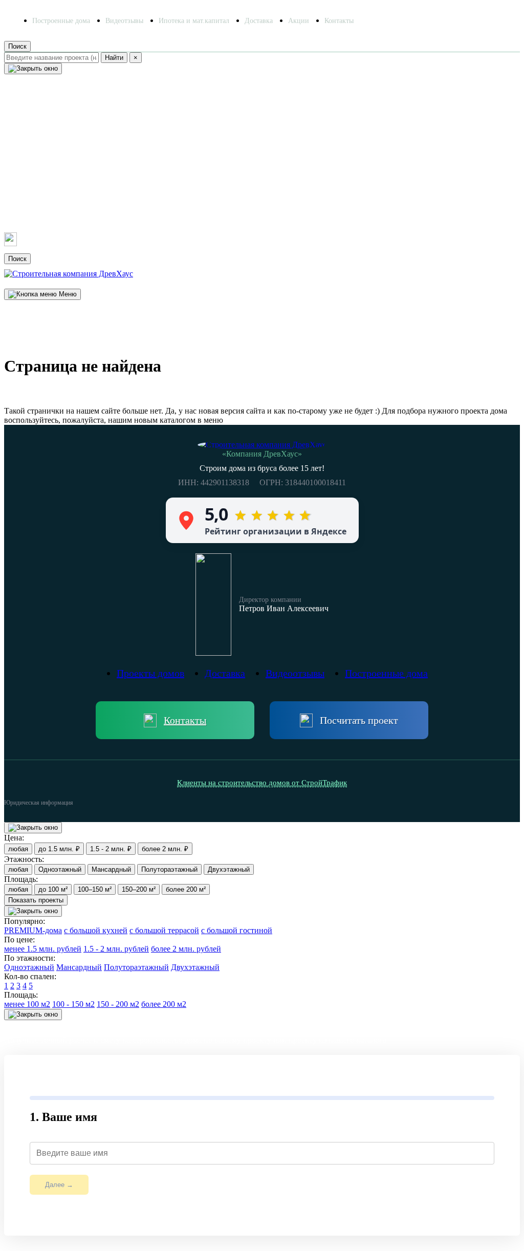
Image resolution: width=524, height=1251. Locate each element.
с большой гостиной (236, 930)
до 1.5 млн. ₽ (59, 849)
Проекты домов (44, 106)
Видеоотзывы (39, 144)
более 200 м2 (163, 1004)
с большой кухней (95, 930)
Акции (298, 21)
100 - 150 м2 (73, 1004)
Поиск (17, 46)
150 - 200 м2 (118, 1004)
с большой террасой (164, 930)
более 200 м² (186, 889)
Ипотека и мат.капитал (194, 21)
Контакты (339, 21)
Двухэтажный (229, 869)
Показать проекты (35, 900)
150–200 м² (139, 889)
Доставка (259, 21)
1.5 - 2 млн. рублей (116, 948)
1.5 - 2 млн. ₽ (111, 849)
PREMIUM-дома (33, 930)
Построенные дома (61, 21)
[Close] (33, 68)
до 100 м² (53, 889)
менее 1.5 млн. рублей (42, 948)
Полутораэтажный (169, 869)
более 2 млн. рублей (186, 948)
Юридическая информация (38, 802)
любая (18, 849)
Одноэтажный (59, 869)
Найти (114, 57)
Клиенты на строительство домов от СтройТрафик (262, 783)
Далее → (59, 1185)
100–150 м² (95, 889)
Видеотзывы (124, 21)
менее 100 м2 (27, 1004)
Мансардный (111, 869)
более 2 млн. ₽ (165, 849)
